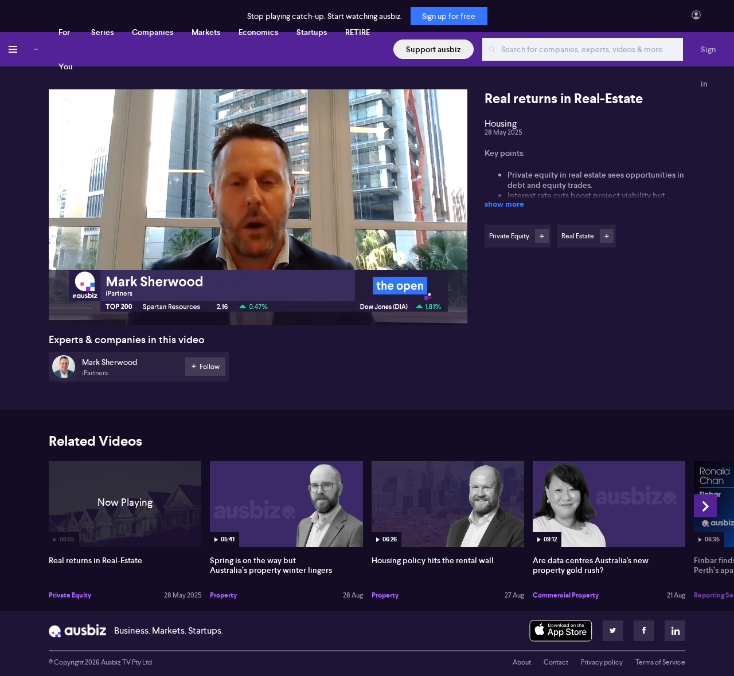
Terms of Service (660, 662)
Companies (152, 32)
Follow (542, 236)
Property (223, 595)
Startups (311, 32)
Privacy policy (602, 662)
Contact (556, 662)
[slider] (258, 283)
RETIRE (357, 32)
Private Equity (70, 595)
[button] (261, 210)
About (522, 662)
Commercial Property (566, 595)
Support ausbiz (433, 49)
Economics (258, 32)
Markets (206, 32)
